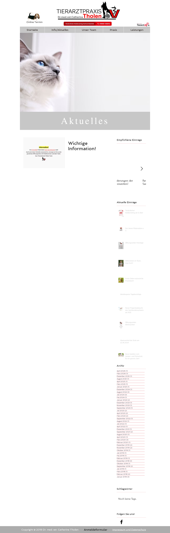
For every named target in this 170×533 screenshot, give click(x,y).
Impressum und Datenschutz (129, 529)
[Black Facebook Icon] (121, 522)
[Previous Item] (121, 169)
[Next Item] (142, 169)
